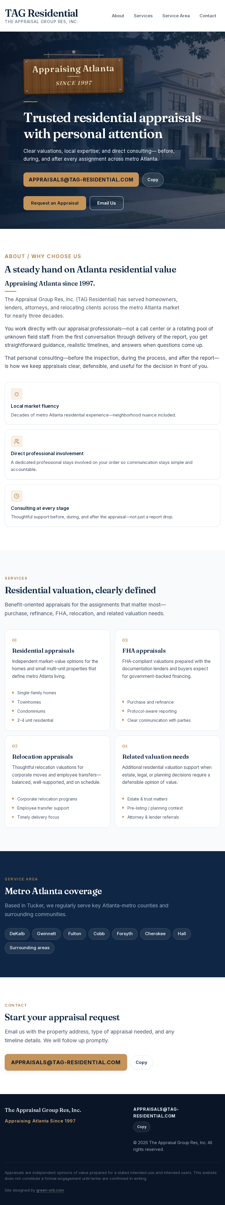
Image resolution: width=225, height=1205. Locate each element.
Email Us (106, 203)
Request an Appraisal (55, 203)
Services (143, 15)
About (118, 15)
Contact (208, 15)
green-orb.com (50, 1190)
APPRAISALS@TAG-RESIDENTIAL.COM (81, 180)
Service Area (176, 15)
